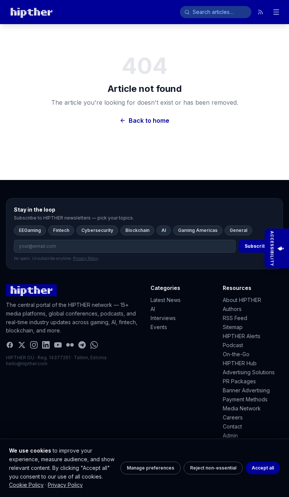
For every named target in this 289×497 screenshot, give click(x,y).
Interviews (163, 318)
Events (159, 327)
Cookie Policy (26, 485)
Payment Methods (245, 399)
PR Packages (239, 381)
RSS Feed (235, 318)
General (238, 230)
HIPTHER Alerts (241, 336)
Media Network (242, 408)
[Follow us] (260, 12)
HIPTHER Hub (240, 363)
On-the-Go (236, 354)
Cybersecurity (97, 230)
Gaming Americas (198, 230)
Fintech (61, 230)
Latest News (166, 300)
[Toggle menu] (276, 12)
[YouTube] (58, 345)
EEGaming (30, 230)
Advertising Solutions (249, 372)
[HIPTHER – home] (31, 12)
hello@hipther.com (26, 363)
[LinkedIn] (46, 345)
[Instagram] (34, 345)
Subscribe (257, 246)
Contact (232, 426)
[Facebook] (10, 345)
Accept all (263, 468)
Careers (233, 417)
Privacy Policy (65, 485)
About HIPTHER (242, 300)
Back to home (149, 120)
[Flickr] (70, 345)
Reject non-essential (213, 468)
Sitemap (233, 327)
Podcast (233, 345)
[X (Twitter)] (22, 345)
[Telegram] (82, 345)
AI (163, 230)
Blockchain (137, 230)
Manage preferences (150, 468)
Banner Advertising (246, 390)
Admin (230, 435)
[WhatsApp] (94, 345)
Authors (232, 309)
